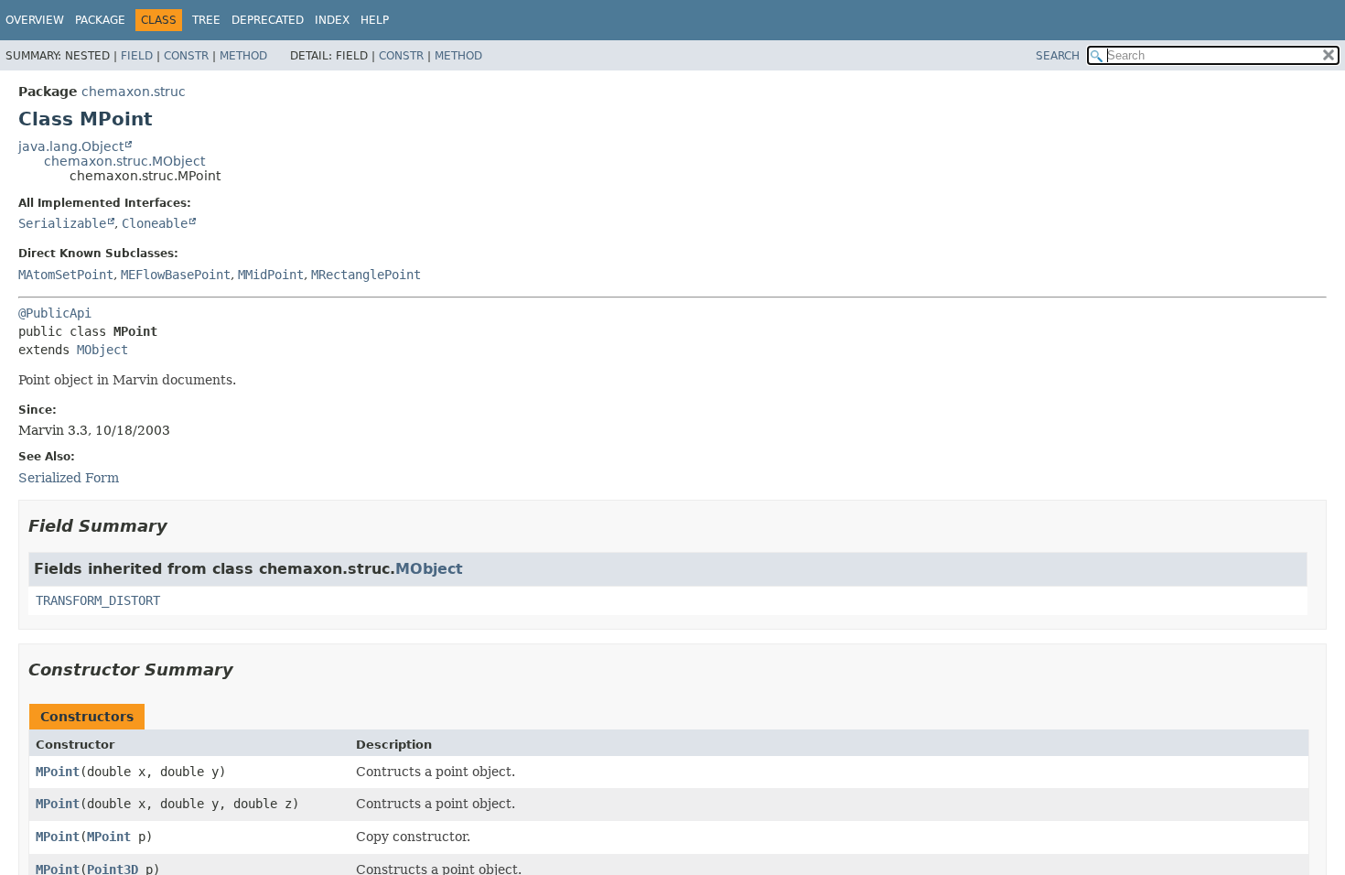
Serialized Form (68, 477)
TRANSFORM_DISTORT (98, 600)
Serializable (62, 223)
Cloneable (155, 223)
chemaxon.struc (133, 91)
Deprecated (267, 20)
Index (332, 20)
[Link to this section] (180, 525)
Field (137, 55)
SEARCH (1058, 55)
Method (243, 55)
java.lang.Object (71, 146)
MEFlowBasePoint (176, 274)
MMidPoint (271, 274)
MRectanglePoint (366, 274)
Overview (34, 20)
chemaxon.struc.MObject (124, 161)
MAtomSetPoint (65, 274)
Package (100, 20)
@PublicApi (54, 313)
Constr (186, 55)
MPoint (58, 771)
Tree (206, 20)
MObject (102, 349)
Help (374, 20)
